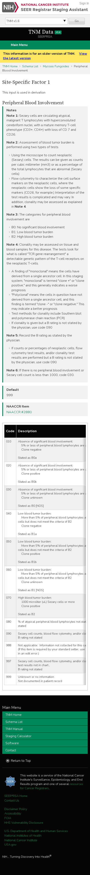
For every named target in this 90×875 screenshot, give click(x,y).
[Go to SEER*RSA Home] (45, 7)
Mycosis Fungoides (56, 66)
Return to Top (21, 760)
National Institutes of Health (22, 835)
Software (12, 743)
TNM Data (44, 32)
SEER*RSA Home (15, 796)
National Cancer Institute (20, 840)
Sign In (84, 3)
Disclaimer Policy (15, 809)
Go (77, 21)
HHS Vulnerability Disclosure (23, 822)
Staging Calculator (18, 736)
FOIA (7, 818)
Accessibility (12, 813)
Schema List (30, 66)
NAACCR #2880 (19, 412)
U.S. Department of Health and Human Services (36, 831)
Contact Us (11, 800)
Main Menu (19, 45)
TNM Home (10, 66)
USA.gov (10, 844)
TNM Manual (14, 729)
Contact (10, 750)
